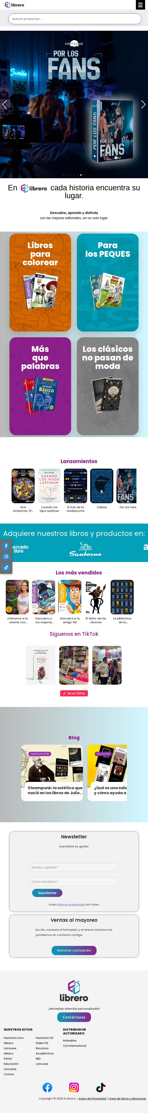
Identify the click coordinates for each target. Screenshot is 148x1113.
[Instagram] (6, 556)
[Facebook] (6, 546)
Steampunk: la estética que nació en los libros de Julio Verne (55, 793)
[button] (63, 175)
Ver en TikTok (76, 693)
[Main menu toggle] (140, 5)
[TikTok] (6, 567)
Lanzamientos (79, 461)
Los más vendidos (79, 572)
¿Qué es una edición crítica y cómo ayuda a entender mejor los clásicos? (121, 793)
